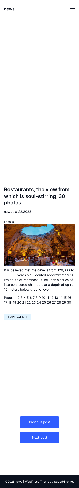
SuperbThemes (64, 481)
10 (43, 298)
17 (5, 302)
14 (60, 298)
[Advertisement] (39, 58)
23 (34, 302)
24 (39, 302)
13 (56, 298)
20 (19, 302)
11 (47, 298)
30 (69, 302)
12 (51, 298)
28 (59, 302)
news (9, 9)
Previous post (39, 422)
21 (24, 302)
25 (44, 302)
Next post (39, 437)
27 (54, 302)
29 (64, 302)
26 (49, 302)
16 (69, 298)
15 (65, 298)
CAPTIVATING (17, 317)
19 (14, 302)
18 (10, 302)
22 (29, 302)
